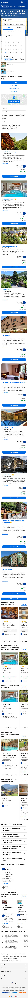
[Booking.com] (4, 2)
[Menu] (26, 2)
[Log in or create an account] (22, 2)
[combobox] (14, 20)
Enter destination (8, 19)
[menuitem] (5, 6)
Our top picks (14, 82)
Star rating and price (14, 88)
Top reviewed (14, 91)
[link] (5, 115)
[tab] (8, 28)
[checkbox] (21, 38)
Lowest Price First (14, 85)
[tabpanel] (13, 46)
